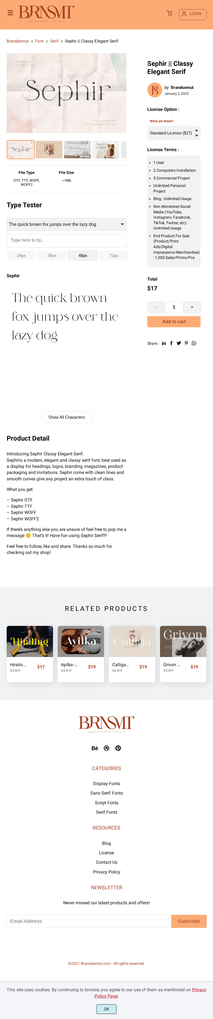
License (106, 852)
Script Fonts (106, 802)
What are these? (161, 121)
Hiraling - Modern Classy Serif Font (18, 664)
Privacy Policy (106, 872)
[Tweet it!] (178, 343)
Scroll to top (208, 738)
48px (82, 255)
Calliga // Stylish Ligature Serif (121, 664)
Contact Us (106, 862)
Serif (15, 671)
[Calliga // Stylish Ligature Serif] (132, 641)
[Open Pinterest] (118, 750)
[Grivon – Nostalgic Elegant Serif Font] (183, 641)
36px (52, 255)
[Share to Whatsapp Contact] (193, 343)
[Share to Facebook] (171, 343)
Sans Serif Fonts (106, 793)
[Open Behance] (95, 750)
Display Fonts (106, 783)
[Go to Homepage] (46, 22)
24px (21, 255)
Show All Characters (66, 417)
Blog (106, 843)
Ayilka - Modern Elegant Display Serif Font (69, 664)
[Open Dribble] (106, 750)
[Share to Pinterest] (186, 343)
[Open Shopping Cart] (169, 13)
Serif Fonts (106, 812)
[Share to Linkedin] (163, 343)
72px (114, 255)
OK (106, 1009)
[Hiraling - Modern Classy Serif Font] (30, 641)
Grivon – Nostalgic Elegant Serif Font (172, 664)
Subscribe (189, 921)
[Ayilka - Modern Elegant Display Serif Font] (81, 641)
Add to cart (174, 321)
